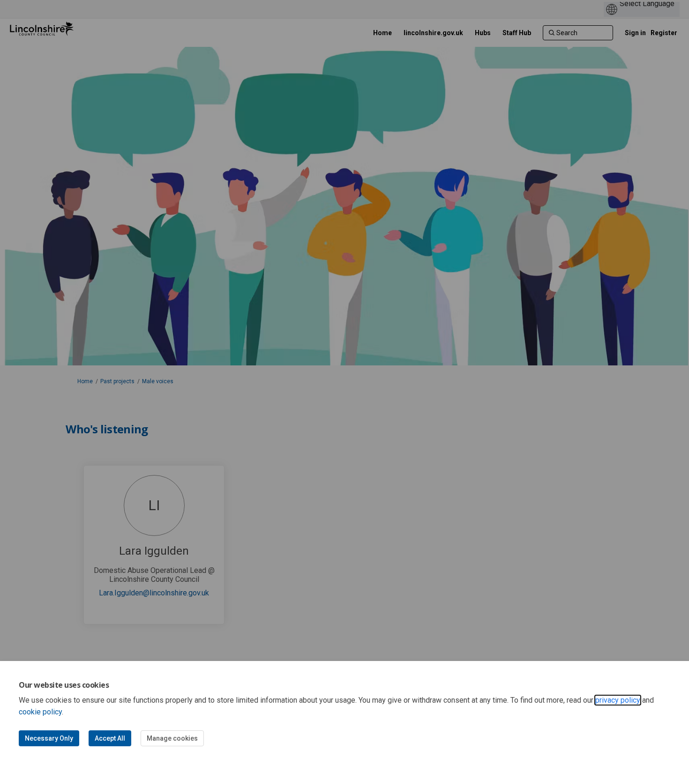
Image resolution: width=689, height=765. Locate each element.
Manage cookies (172, 738)
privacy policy (617, 700)
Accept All (110, 738)
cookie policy (40, 711)
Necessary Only (49, 738)
